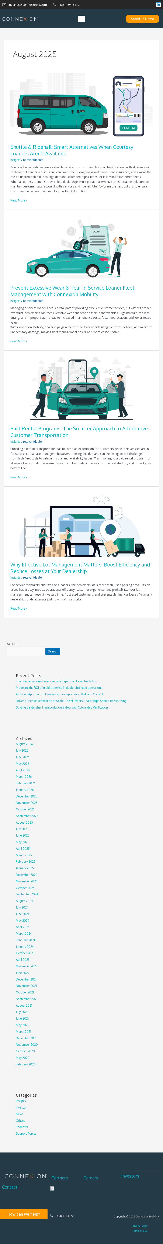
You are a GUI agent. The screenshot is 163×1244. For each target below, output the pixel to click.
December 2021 (26, 979)
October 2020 (25, 1051)
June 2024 (23, 914)
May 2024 (22, 920)
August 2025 (24, 822)
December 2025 (26, 796)
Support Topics (26, 1133)
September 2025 (27, 816)
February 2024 (25, 940)
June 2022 (23, 973)
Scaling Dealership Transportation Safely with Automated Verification (62, 707)
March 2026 (24, 776)
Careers (91, 1178)
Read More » (18, 200)
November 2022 (27, 966)
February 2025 (25, 861)
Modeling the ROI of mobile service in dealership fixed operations (59, 687)
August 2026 (24, 744)
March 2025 (24, 855)
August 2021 (24, 1005)
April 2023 (23, 959)
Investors (130, 1176)
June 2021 (22, 1018)
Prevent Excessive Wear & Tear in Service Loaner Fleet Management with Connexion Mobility (72, 291)
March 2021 (23, 1031)
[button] (81, 19)
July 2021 (22, 1012)
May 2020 (23, 1057)
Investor (21, 1107)
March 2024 (24, 933)
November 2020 (27, 1044)
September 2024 (27, 894)
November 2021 (26, 986)
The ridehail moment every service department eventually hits (56, 681)
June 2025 (23, 835)
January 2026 (25, 790)
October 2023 (25, 953)
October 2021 (25, 992)
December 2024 (26, 874)
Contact (9, 1187)
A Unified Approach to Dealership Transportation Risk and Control (59, 694)
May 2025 (22, 842)
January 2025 (25, 868)
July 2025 (22, 829)
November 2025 (27, 802)
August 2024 (24, 901)
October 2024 (25, 888)
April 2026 (23, 770)
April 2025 (23, 848)
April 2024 (23, 927)
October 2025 (25, 809)
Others (20, 1120)
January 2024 (25, 946)
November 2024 (27, 881)
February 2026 (25, 783)
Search (11, 644)
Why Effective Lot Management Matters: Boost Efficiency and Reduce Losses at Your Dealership (80, 567)
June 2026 (23, 757)
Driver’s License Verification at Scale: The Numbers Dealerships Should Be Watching (71, 701)
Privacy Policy (140, 1225)
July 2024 (22, 907)
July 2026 (22, 750)
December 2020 (27, 1038)
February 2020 (26, 1064)
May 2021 (22, 1025)
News (20, 1114)
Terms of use (139, 1230)
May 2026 (22, 763)
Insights (15, 160)
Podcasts (22, 1127)
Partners (60, 1178)
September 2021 (26, 999)
